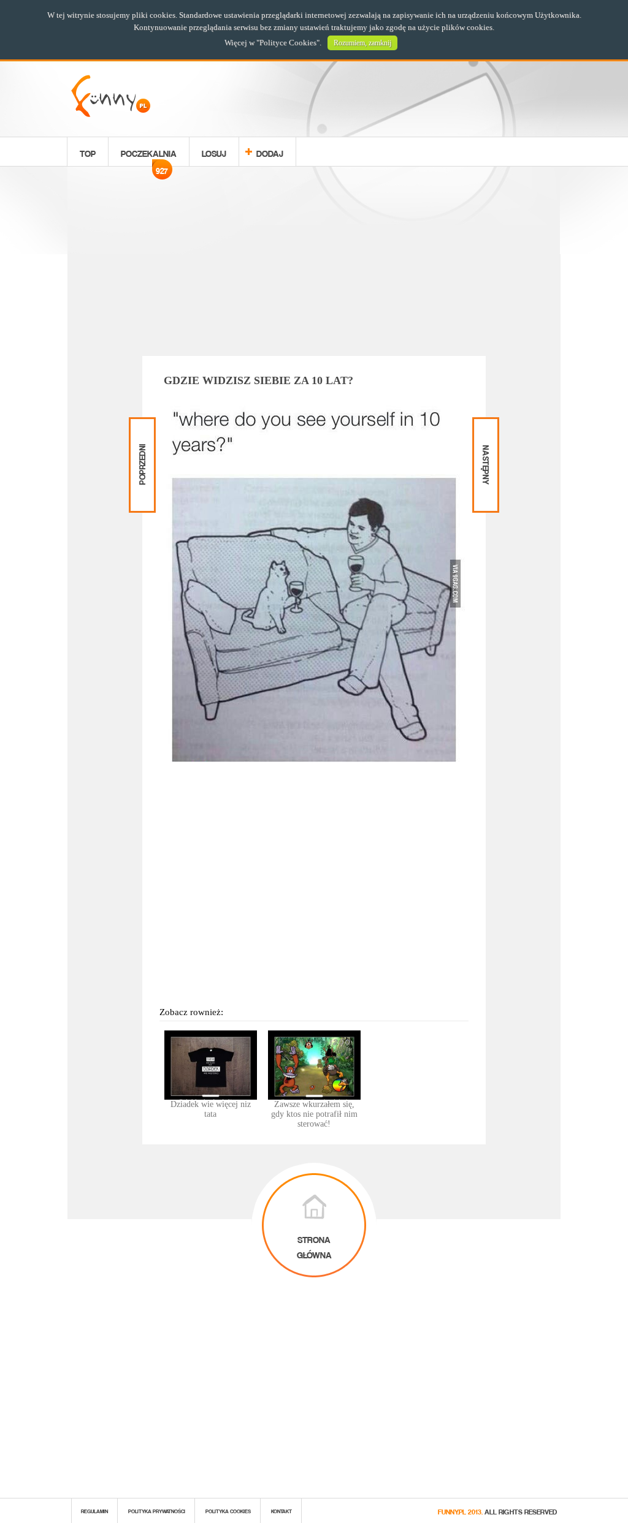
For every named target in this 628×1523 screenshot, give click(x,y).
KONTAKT (281, 1510)
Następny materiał (484, 427)
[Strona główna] (110, 113)
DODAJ (269, 151)
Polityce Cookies (287, 42)
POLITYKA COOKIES (228, 1510)
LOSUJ (214, 151)
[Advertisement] (314, 263)
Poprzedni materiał (141, 427)
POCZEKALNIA (149, 155)
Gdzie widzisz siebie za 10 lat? (258, 380)
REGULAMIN (94, 1510)
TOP (88, 151)
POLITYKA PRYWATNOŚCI (156, 1510)
